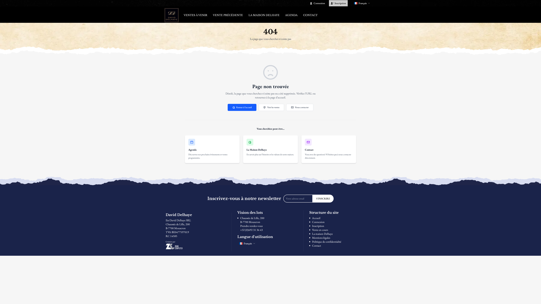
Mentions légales (321, 238)
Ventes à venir (195, 15)
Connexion (318, 222)
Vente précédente (228, 15)
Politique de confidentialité (326, 241)
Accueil (316, 218)
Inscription (318, 226)
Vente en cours (320, 230)
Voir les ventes (273, 107)
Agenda (291, 15)
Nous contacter (302, 107)
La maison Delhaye (264, 15)
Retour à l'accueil (244, 107)
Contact (310, 15)
